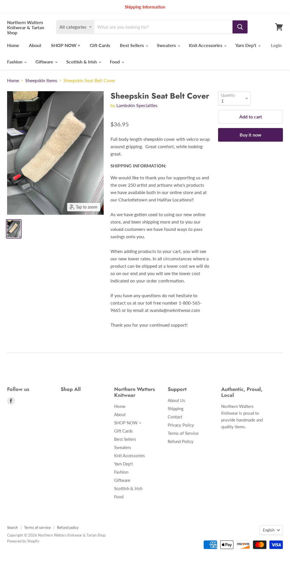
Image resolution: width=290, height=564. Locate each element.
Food (115, 61)
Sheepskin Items (41, 80)
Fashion (15, 61)
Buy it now (250, 134)
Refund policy (68, 527)
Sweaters (167, 45)
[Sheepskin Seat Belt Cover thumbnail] (14, 229)
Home (13, 45)
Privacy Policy (181, 424)
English (268, 530)
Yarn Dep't (246, 45)
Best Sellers (132, 45)
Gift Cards (100, 45)
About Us (176, 400)
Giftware (44, 61)
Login (276, 45)
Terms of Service (183, 433)
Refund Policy (180, 441)
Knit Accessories (206, 45)
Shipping (176, 408)
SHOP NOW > (65, 45)
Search (12, 527)
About (35, 45)
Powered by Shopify (23, 541)
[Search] (240, 26)
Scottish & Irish (82, 61)
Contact (175, 416)
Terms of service (37, 527)
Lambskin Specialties (136, 105)
